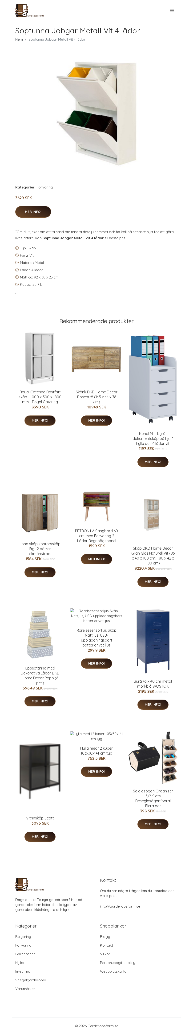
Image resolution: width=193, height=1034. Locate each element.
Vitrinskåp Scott (40, 818)
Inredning (22, 971)
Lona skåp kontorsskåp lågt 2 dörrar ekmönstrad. (40, 548)
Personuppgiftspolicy (117, 962)
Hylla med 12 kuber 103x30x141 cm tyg (96, 751)
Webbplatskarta (113, 971)
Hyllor (20, 962)
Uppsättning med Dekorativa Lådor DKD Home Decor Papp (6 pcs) (40, 675)
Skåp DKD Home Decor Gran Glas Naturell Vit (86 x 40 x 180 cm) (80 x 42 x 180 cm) (153, 555)
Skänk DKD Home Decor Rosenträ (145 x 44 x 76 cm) (96, 397)
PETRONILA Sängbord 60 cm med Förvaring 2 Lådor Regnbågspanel (96, 536)
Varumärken (25, 989)
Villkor (105, 954)
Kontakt (106, 945)
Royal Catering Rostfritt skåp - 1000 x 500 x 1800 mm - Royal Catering (40, 397)
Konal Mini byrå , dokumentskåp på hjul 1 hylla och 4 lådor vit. (153, 438)
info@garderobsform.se (120, 906)
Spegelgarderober (30, 980)
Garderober (25, 954)
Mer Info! (33, 212)
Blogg (105, 936)
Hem (19, 39)
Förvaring (44, 187)
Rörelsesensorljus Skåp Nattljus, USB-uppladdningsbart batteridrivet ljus (96, 637)
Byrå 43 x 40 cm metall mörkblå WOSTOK (153, 684)
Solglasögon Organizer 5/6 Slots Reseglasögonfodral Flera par (153, 798)
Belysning (23, 936)
